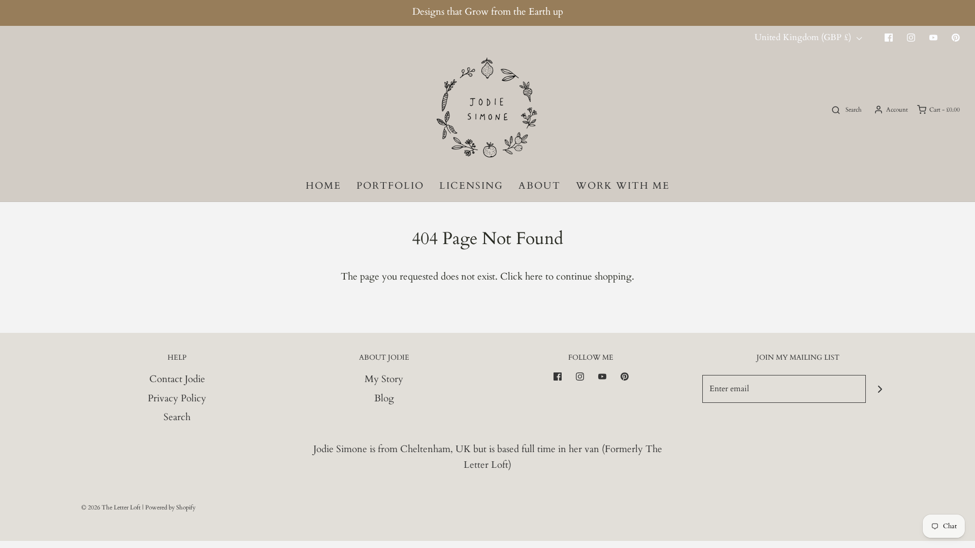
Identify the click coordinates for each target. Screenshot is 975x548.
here (534, 276)
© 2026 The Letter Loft (111, 507)
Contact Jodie (177, 379)
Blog (384, 398)
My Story (384, 379)
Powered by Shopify (170, 507)
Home (323, 185)
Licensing (471, 185)
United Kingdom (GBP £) (804, 37)
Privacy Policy (177, 398)
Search (177, 417)
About (539, 185)
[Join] (880, 389)
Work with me (623, 185)
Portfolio (390, 185)
